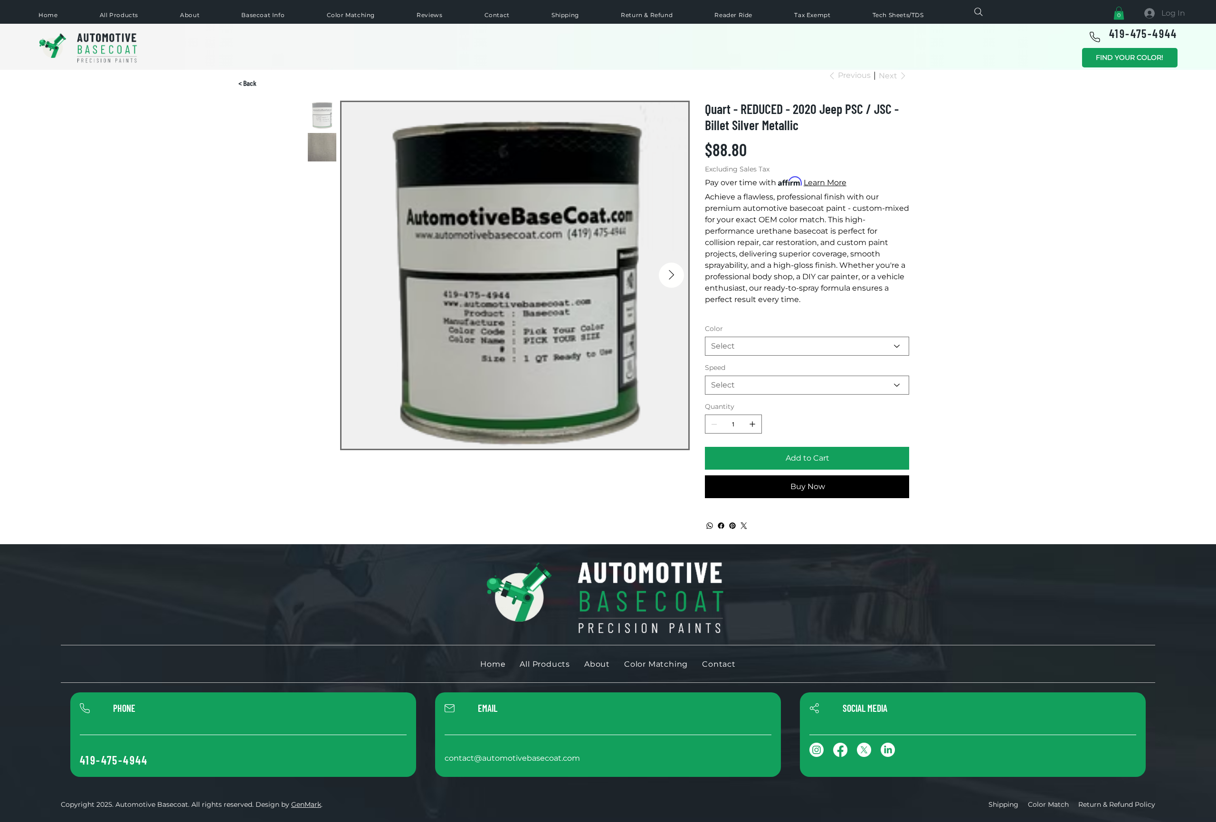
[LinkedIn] (888, 750)
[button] (1118, 13)
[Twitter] (744, 525)
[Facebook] (721, 525)
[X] (864, 750)
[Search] (978, 12)
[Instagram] (816, 750)
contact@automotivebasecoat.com (512, 758)
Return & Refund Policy (1116, 804)
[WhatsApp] (709, 525)
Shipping (1003, 804)
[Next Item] (671, 275)
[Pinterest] (732, 525)
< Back (247, 82)
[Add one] (752, 424)
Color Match (1048, 804)
